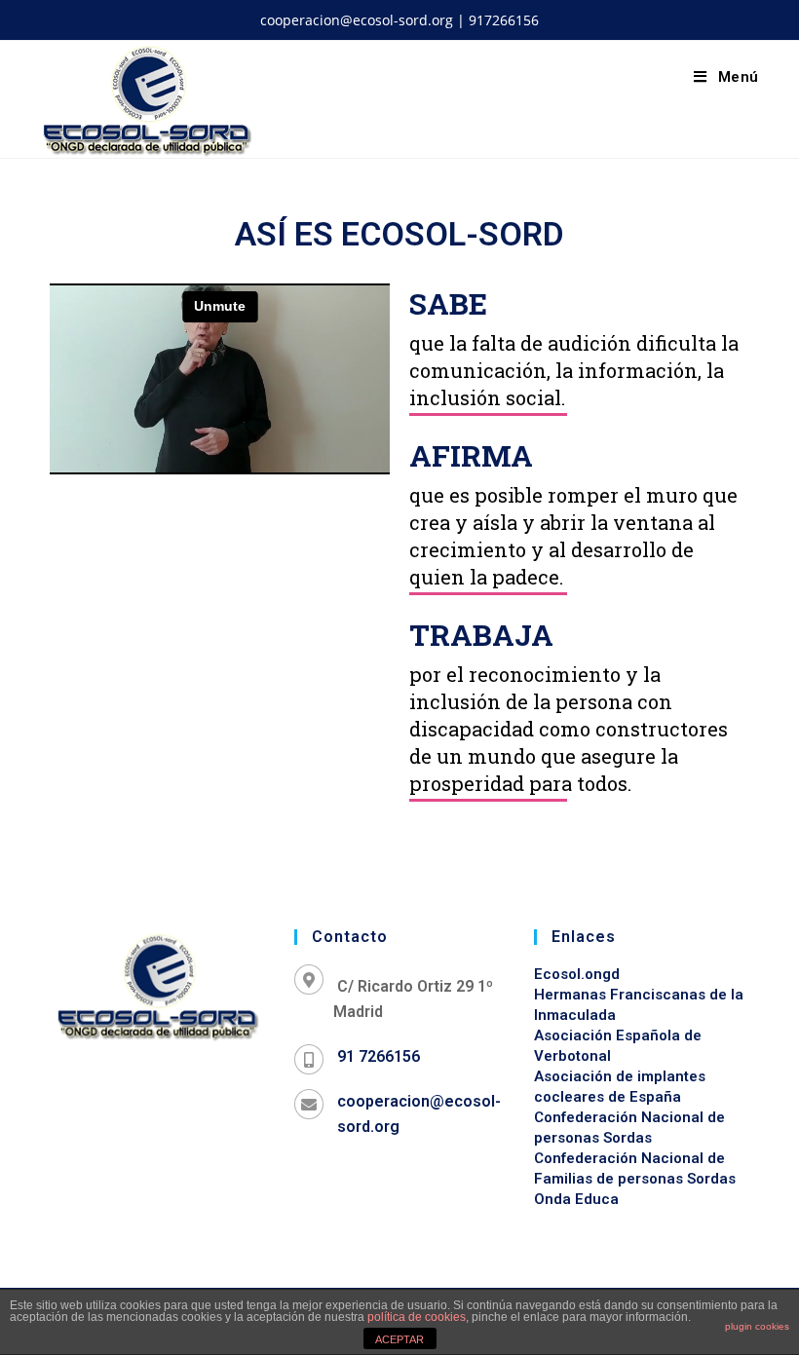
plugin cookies (757, 1326)
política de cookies (416, 1317)
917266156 (504, 20)
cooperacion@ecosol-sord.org (356, 20)
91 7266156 (378, 1056)
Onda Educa (576, 1199)
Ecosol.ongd (577, 974)
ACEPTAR (399, 1339)
